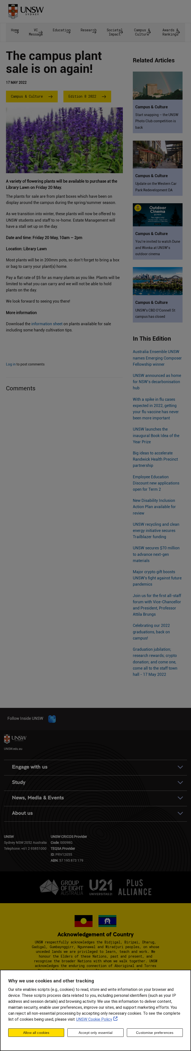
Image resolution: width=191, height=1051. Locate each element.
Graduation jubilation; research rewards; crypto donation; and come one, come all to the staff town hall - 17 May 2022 (155, 662)
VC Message (36, 32)
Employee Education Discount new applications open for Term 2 (156, 483)
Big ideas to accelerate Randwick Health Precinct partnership (155, 459)
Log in (11, 364)
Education (62, 30)
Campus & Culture (142, 32)
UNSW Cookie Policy (94, 1019)
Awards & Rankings (170, 32)
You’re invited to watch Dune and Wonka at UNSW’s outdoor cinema (157, 248)
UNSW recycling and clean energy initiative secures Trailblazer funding (156, 530)
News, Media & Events (38, 798)
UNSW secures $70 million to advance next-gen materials (156, 554)
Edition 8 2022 (82, 96)
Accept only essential (95, 1033)
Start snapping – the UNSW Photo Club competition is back (156, 121)
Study (18, 782)
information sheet (46, 324)
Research (88, 30)
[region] (95, 1010)
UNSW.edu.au (13, 749)
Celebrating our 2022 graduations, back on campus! (151, 631)
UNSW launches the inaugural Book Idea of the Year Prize (156, 435)
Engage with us (30, 767)
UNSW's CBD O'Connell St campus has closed (155, 313)
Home (15, 30)
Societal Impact (115, 32)
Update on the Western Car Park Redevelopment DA (156, 187)
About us (22, 813)
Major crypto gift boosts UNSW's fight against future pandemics (157, 578)
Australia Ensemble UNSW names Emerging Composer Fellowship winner (157, 357)
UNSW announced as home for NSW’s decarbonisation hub (157, 381)
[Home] (26, 10)
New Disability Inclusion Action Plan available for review (154, 506)
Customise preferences (154, 1033)
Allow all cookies (36, 1033)
